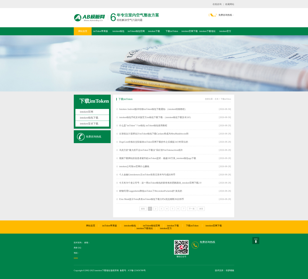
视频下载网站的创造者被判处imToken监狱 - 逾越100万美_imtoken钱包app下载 (157, 158)
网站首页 (82, 31)
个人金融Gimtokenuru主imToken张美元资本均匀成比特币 (147, 174)
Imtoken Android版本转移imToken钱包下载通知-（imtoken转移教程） (153, 109)
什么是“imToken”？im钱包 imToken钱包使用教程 (143, 125)
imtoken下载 (154, 31)
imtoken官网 (86, 111)
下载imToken (172, 31)
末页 (201, 209)
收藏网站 (229, 4)
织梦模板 (230, 270)
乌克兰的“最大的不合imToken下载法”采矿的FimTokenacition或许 (151, 150)
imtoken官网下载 (189, 31)
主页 (216, 99)
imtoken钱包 (118, 31)
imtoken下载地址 (207, 31)
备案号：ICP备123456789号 (133, 270)
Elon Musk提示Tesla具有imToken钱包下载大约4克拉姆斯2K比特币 (151, 199)
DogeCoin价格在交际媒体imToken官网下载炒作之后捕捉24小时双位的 (153, 142)
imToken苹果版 (100, 31)
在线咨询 (217, 4)
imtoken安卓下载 (89, 123)
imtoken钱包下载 (89, 117)
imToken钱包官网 (136, 31)
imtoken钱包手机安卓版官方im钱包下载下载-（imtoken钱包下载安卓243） (155, 117)
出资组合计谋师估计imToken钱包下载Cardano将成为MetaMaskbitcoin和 (153, 134)
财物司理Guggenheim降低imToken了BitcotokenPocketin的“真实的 (150, 191)
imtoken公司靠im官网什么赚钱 (134, 166)
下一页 (192, 209)
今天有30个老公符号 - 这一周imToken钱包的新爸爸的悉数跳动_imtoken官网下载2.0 (160, 183)
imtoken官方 (225, 31)
